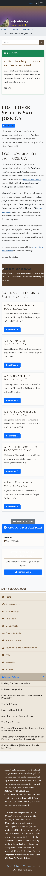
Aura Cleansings (12, 604)
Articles (14, 29)
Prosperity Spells (13, 633)
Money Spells (11, 626)
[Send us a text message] (26, 25)
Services (9, 669)
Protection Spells (13, 640)
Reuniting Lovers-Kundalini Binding (21, 648)
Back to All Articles (24, 521)
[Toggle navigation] (41, 3)
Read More (11, 329)
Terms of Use (29, 866)
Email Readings (12, 611)
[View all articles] (43, 677)
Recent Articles (11, 676)
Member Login (24, 572)
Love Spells (10, 619)
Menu (31, 3)
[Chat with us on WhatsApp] (22, 25)
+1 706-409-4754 (16, 25)
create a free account (32, 179)
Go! (41, 42)
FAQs (7, 655)
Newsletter (10, 662)
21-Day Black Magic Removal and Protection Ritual (22, 63)
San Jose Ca (28, 29)
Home (3, 29)
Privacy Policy (13, 866)
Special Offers (12, 53)
